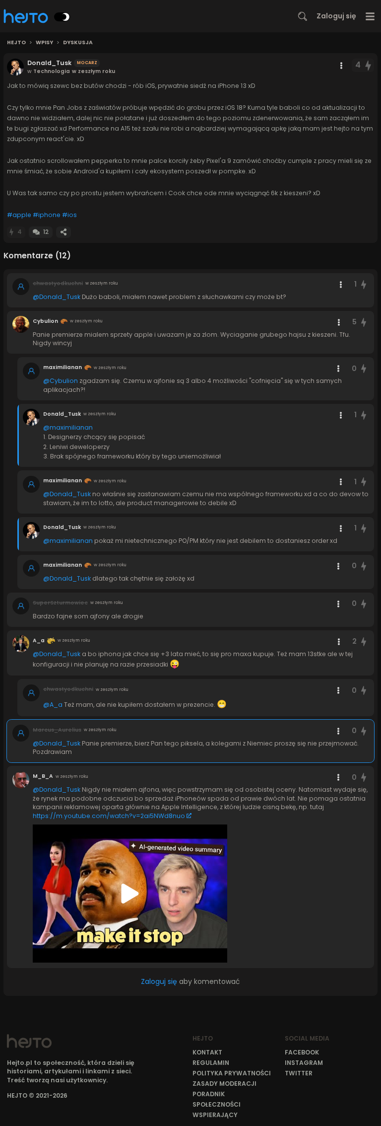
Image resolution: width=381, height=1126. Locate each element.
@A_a (53, 704)
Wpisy (44, 42)
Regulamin (210, 1062)
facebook (302, 1052)
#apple (19, 215)
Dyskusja (78, 42)
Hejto (16, 42)
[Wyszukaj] (303, 16)
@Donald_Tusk (56, 297)
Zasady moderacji (224, 1083)
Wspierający (215, 1115)
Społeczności (216, 1104)
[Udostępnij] (63, 232)
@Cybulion (60, 380)
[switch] (62, 16)
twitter (299, 1073)
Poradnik (208, 1094)
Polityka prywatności (231, 1073)
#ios (69, 215)
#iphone (47, 215)
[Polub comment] (363, 284)
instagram (304, 1062)
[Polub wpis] (369, 65)
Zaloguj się (336, 16)
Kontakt (207, 1052)
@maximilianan (68, 427)
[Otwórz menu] (370, 16)
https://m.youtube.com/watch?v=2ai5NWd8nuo (109, 816)
